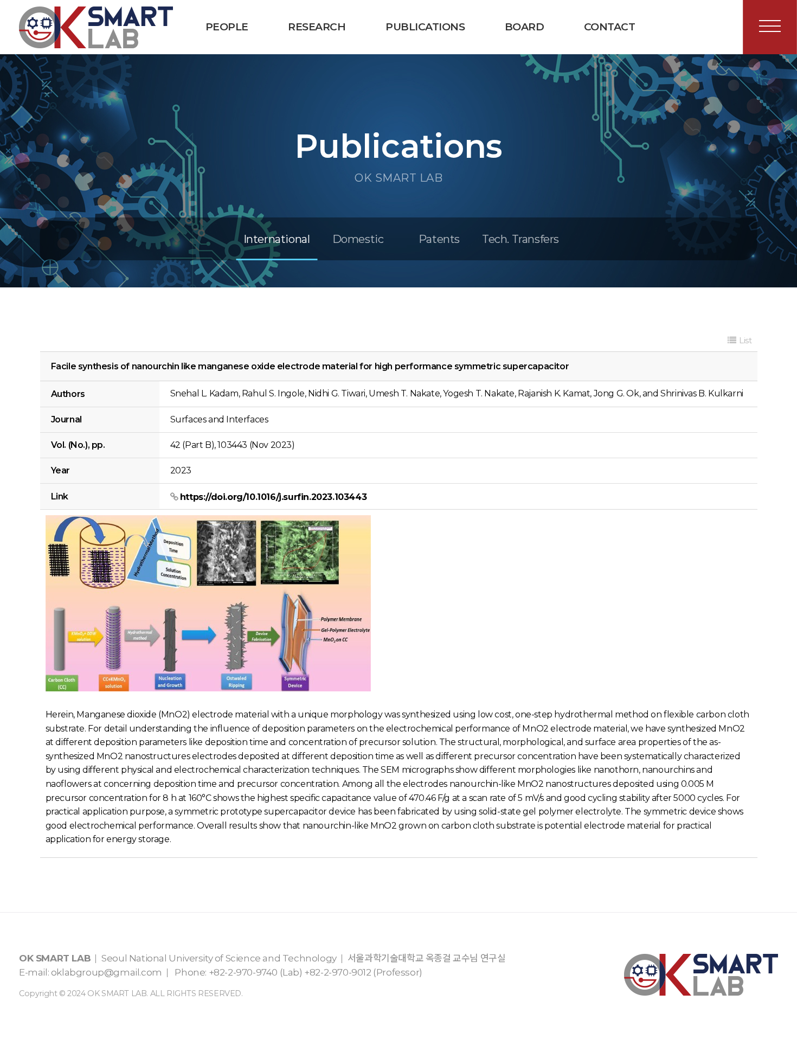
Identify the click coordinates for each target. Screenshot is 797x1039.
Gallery (539, 75)
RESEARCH (316, 27)
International (276, 239)
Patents (439, 239)
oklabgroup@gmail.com (106, 972)
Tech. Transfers (420, 75)
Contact (609, 27)
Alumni (241, 75)
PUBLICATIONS (425, 27)
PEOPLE (226, 27)
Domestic (358, 239)
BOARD (524, 27)
